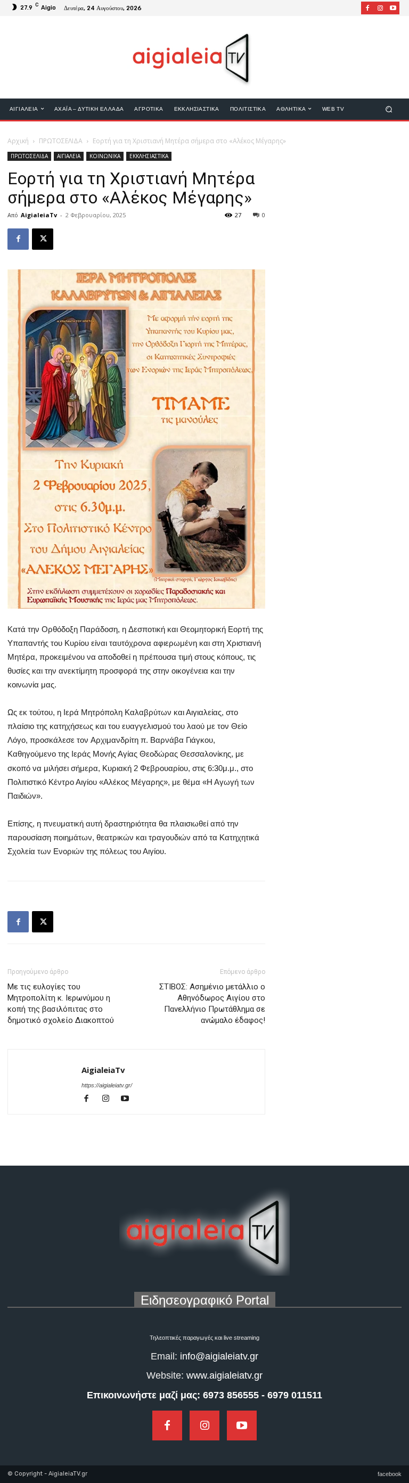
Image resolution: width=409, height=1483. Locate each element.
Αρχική (18, 140)
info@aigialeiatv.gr (219, 1356)
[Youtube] (393, 8)
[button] (389, 109)
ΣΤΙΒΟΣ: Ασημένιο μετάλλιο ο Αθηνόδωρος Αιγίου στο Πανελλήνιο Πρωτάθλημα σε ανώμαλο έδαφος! (212, 1003)
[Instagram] (380, 8)
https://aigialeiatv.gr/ (106, 1085)
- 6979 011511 (291, 1395)
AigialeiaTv (39, 215)
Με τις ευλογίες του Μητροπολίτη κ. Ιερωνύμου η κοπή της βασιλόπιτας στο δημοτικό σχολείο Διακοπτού (60, 1003)
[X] (42, 239)
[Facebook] (367, 8)
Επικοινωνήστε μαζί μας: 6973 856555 (173, 1395)
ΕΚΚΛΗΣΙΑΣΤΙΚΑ (148, 156)
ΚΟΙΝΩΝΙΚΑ (104, 156)
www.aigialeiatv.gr (224, 1375)
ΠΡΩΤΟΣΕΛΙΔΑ (61, 140)
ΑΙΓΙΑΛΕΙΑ (68, 156)
